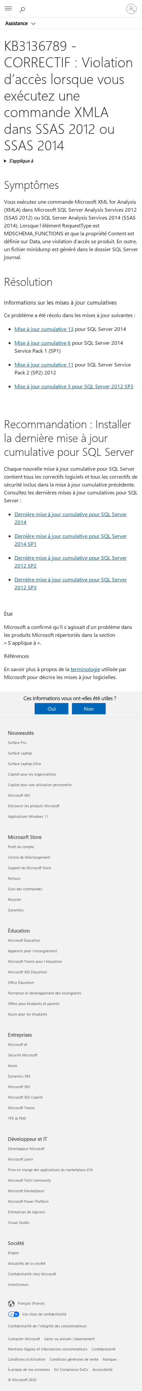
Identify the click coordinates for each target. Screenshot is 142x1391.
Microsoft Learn (20, 1159)
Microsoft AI (17, 1044)
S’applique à (21, 161)
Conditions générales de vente (74, 1359)
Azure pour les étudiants (27, 1014)
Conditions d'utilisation (26, 1359)
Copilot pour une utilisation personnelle (40, 784)
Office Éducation (21, 982)
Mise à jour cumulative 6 (43, 342)
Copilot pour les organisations (32, 774)
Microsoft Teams (21, 1107)
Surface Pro (17, 742)
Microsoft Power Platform (28, 1201)
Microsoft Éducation (24, 940)
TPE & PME (17, 1118)
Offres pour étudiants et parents (33, 1003)
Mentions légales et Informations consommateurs (48, 1349)
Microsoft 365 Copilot (25, 1097)
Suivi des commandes (25, 888)
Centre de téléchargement (29, 857)
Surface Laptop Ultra (24, 763)
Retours (14, 878)
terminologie (85, 669)
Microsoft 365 (19, 795)
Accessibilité (102, 1369)
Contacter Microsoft (24, 1338)
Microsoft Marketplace (26, 1190)
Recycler (14, 899)
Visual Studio (18, 1222)
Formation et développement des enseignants (44, 993)
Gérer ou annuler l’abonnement (69, 1338)
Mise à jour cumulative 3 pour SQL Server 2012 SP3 (74, 386)
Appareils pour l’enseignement (32, 950)
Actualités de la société (27, 1263)
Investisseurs (18, 1284)
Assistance (17, 23)
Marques (110, 1359)
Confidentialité (104, 1349)
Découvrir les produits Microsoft (33, 805)
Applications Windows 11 (28, 816)
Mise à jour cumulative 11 (44, 364)
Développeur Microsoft (26, 1148)
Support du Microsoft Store (29, 867)
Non (89, 708)
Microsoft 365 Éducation (27, 971)
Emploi (13, 1252)
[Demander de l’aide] (23, 8)
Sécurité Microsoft (22, 1054)
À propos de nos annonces (29, 1369)
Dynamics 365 (19, 1076)
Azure (12, 1065)
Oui (52, 708)
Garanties (16, 909)
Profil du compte (21, 846)
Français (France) (31, 1303)
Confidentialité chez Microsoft (32, 1273)
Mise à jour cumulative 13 (44, 328)
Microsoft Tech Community (29, 1180)
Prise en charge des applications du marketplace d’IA (50, 1169)
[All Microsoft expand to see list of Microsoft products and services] (8, 9)
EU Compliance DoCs (71, 1369)
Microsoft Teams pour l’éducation (35, 961)
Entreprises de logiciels (26, 1211)
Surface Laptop (20, 753)
